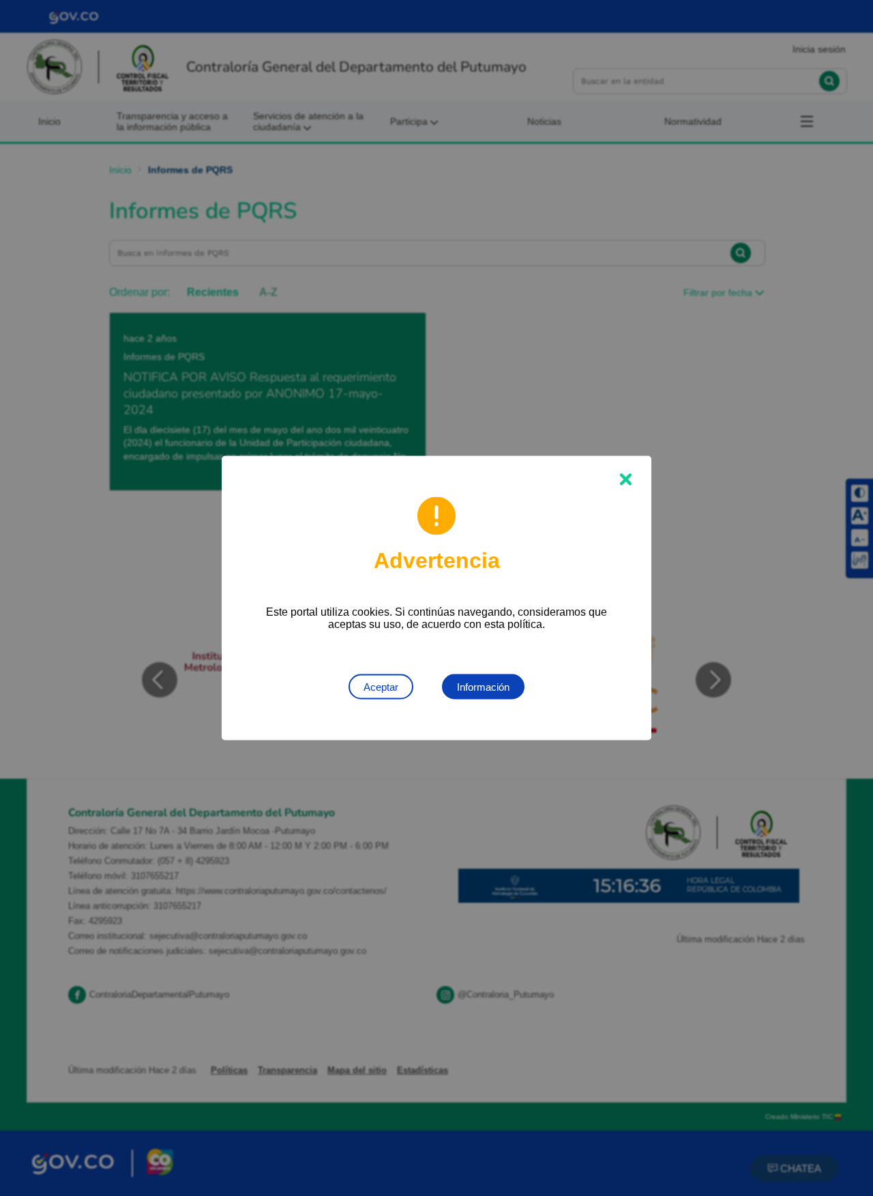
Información (483, 687)
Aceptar (381, 687)
